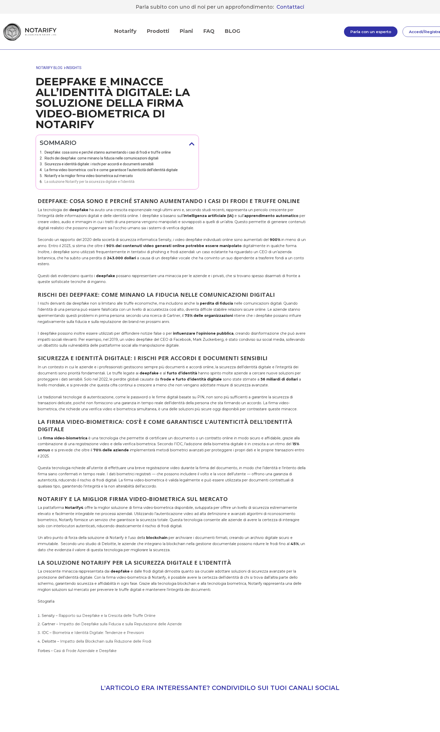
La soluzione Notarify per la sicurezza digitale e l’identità (89, 182)
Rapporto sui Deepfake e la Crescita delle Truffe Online (107, 615)
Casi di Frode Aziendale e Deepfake (85, 650)
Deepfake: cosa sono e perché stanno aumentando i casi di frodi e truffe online (108, 152)
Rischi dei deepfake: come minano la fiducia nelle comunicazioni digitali (101, 158)
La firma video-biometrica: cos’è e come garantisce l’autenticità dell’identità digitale (111, 170)
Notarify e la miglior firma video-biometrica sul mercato (89, 176)
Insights (73, 68)
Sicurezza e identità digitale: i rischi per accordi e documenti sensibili (99, 164)
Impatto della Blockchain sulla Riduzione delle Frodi (105, 641)
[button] (192, 144)
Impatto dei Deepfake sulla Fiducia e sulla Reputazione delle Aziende (120, 624)
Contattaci (290, 7)
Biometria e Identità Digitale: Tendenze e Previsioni (97, 632)
